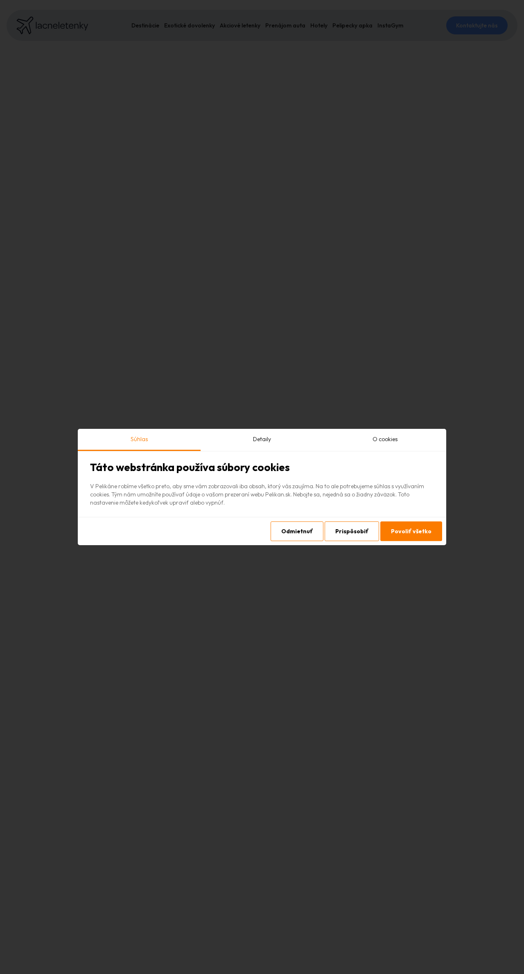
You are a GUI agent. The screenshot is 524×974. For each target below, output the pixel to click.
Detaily (262, 439)
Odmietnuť (297, 531)
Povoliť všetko (411, 531)
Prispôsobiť (351, 531)
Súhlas (139, 439)
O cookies (385, 439)
